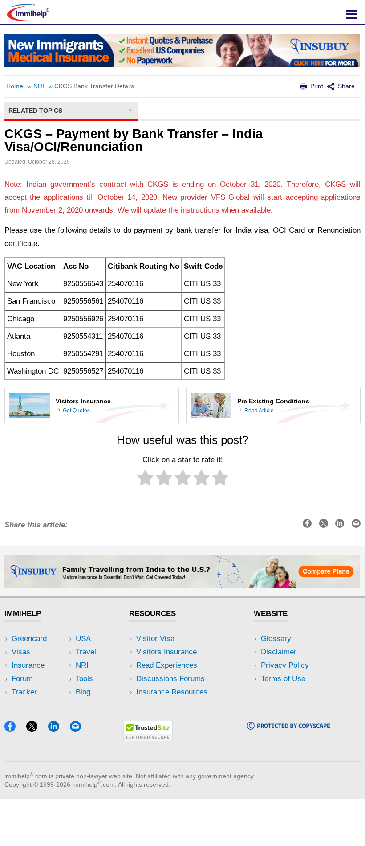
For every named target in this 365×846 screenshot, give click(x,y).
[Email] (79, 729)
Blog (83, 692)
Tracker (24, 692)
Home (14, 86)
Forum (22, 678)
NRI (38, 86)
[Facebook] (14, 729)
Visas (21, 652)
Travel (86, 652)
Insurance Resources (171, 692)
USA (83, 638)
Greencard (29, 638)
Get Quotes (76, 410)
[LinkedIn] (58, 729)
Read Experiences (166, 665)
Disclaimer (278, 652)
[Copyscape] (288, 726)
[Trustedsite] (148, 738)
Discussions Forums (170, 678)
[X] (36, 729)
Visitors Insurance (166, 652)
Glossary (276, 638)
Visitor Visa (155, 638)
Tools (84, 678)
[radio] (145, 479)
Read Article (259, 410)
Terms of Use (283, 678)
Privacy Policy (285, 665)
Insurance (28, 665)
